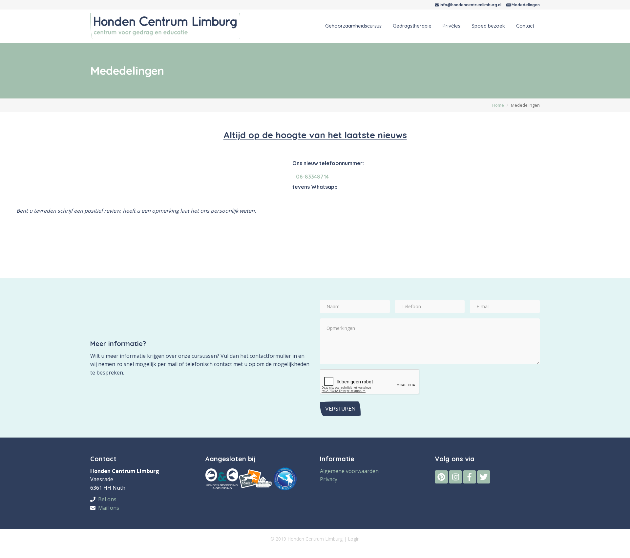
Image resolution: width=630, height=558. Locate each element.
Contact (525, 26)
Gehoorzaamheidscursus (353, 26)
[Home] (167, 25)
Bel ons (107, 499)
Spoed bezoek (488, 26)
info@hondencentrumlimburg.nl (470, 4)
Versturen (340, 408)
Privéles (451, 26)
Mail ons (108, 507)
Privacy (328, 479)
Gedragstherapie (412, 26)
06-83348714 (312, 176)
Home (498, 105)
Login (354, 539)
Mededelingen (526, 4)
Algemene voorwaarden (349, 471)
